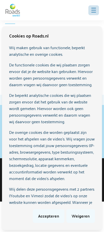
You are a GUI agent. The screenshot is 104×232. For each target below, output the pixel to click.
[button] (93, 10)
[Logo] (13, 10)
